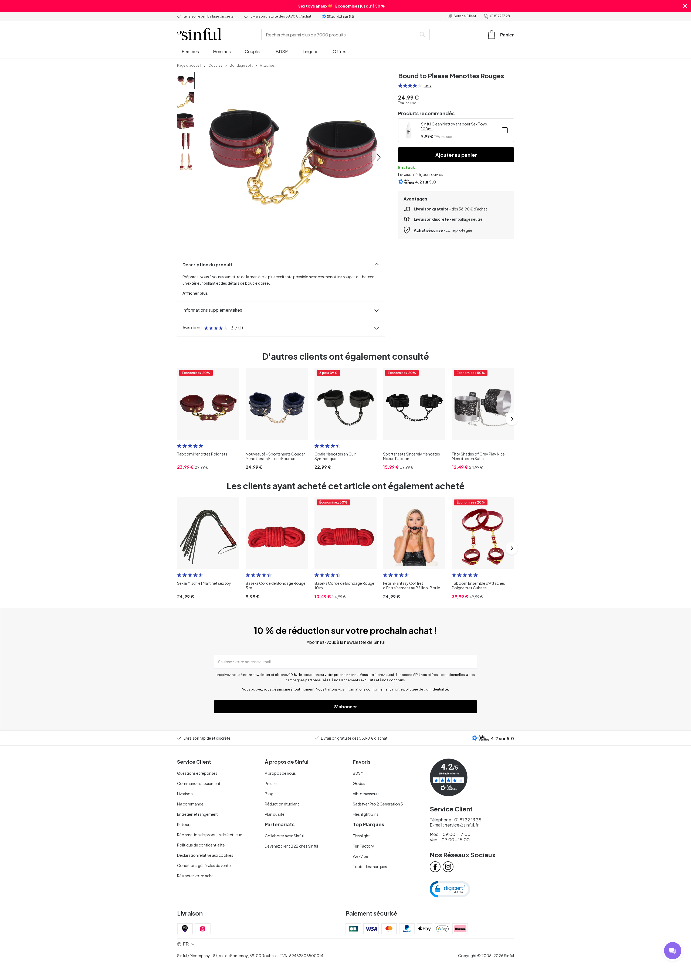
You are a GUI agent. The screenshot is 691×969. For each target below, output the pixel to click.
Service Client (465, 16)
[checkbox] (505, 130)
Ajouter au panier (456, 155)
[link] (189, 65)
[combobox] (340, 34)
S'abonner (345, 706)
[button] (685, 6)
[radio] (400, 85)
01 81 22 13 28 (500, 16)
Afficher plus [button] (195, 293)
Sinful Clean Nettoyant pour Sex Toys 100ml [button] (454, 126)
